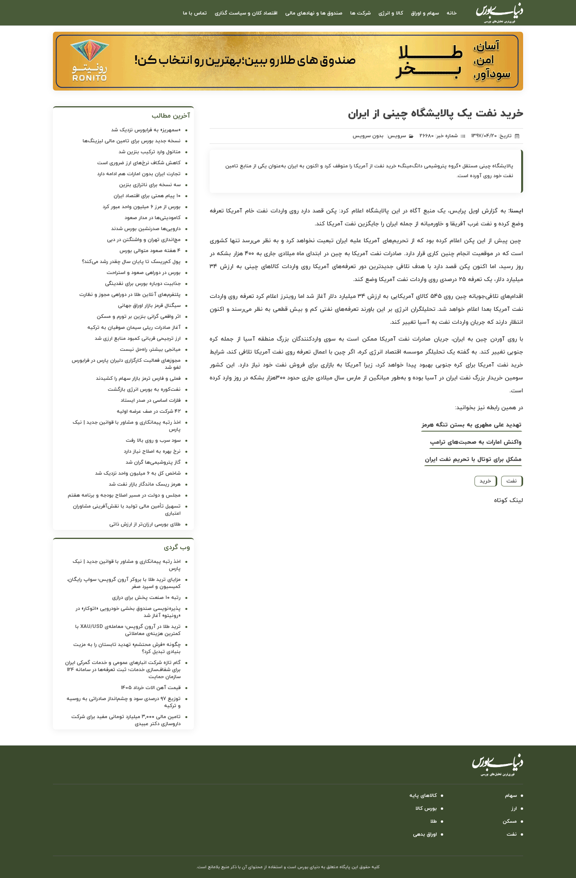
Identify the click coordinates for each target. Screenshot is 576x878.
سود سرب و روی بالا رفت (153, 440)
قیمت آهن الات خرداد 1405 (151, 687)
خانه (451, 13)
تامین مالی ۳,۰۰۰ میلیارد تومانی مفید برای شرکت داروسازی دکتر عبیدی (126, 720)
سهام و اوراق (425, 13)
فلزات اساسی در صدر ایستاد (151, 400)
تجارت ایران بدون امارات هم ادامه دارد (139, 174)
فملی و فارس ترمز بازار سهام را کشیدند (138, 378)
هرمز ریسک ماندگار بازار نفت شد (145, 484)
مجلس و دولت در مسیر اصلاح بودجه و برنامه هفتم (124, 495)
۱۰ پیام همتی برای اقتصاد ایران (147, 196)
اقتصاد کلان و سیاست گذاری (246, 13)
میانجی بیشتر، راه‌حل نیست (150, 349)
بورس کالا (426, 808)
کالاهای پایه (423, 795)
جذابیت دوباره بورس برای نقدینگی (143, 283)
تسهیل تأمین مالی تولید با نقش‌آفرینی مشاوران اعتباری (127, 510)
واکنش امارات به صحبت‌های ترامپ (476, 442)
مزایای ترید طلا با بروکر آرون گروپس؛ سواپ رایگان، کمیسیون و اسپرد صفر (124, 583)
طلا (433, 821)
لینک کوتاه (508, 500)
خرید (485, 481)
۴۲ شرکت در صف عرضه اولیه (149, 411)
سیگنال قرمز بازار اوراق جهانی (149, 305)
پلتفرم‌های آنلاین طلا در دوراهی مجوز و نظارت (130, 294)
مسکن (510, 821)
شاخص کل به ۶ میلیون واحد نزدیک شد (138, 473)
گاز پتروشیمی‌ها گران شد (153, 462)
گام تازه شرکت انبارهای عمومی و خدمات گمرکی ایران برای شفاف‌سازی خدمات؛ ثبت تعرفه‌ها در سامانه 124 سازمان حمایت (123, 669)
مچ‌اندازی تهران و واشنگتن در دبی (144, 239)
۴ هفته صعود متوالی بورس (150, 250)
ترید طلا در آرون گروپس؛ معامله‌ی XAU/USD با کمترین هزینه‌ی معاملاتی (128, 630)
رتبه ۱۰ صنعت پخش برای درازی (146, 597)
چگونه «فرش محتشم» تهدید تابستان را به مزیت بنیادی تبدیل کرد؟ (127, 648)
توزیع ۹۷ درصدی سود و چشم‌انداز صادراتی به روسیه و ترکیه (124, 702)
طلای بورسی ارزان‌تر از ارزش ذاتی (145, 524)
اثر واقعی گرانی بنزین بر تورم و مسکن (139, 316)
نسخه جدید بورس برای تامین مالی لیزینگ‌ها (132, 141)
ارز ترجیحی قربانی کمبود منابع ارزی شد (138, 338)
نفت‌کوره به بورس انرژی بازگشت (144, 389)
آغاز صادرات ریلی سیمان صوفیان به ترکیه (134, 327)
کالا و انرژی (391, 13)
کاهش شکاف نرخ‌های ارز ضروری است (139, 163)
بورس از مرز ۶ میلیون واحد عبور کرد (142, 206)
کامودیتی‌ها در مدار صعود (153, 217)
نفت (511, 481)
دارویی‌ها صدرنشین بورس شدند (146, 228)
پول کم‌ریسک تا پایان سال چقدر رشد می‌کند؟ (131, 261)
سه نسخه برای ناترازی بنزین (150, 185)
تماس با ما (195, 13)
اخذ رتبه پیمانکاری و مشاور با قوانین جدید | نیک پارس (126, 426)
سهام (511, 795)
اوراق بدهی (425, 834)
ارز (514, 808)
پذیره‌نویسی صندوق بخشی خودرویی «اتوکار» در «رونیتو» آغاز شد (128, 612)
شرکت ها (360, 13)
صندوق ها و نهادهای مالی (313, 13)
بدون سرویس (368, 136)
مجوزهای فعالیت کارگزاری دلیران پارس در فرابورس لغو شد (126, 364)
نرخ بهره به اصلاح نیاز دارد (152, 451)
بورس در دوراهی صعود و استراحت (144, 272)
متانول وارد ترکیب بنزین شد (150, 152)
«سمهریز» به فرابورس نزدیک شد (146, 130)
